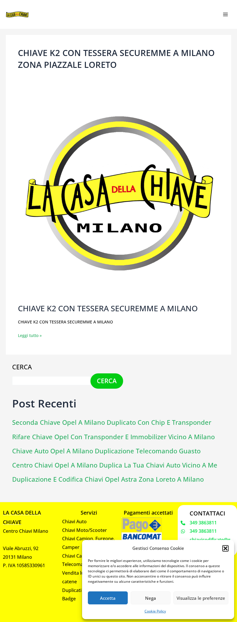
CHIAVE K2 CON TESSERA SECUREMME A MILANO (108, 308)
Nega (150, 598)
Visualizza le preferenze (201, 598)
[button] (225, 548)
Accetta (108, 598)
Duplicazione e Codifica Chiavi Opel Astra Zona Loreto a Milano (108, 479)
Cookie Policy (155, 611)
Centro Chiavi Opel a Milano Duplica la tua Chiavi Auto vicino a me (114, 465)
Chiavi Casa (74, 556)
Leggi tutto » (30, 335)
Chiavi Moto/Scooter (84, 530)
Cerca (22, 367)
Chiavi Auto (74, 521)
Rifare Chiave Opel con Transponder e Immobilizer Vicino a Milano (113, 437)
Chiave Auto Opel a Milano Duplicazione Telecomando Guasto (106, 451)
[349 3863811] (199, 523)
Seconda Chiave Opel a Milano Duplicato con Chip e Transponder (111, 422)
